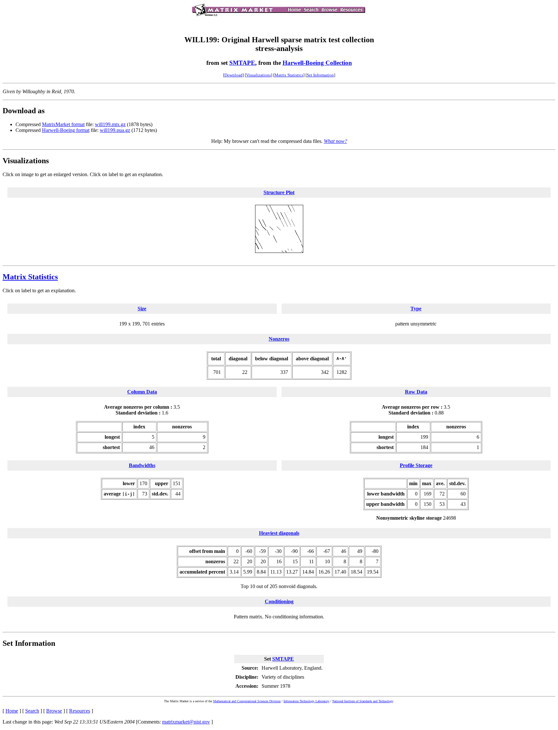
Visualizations (258, 75)
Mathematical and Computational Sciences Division (247, 701)
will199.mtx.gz (110, 124)
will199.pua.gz (115, 130)
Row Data (416, 392)
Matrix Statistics (288, 75)
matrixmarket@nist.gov (186, 722)
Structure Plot (279, 192)
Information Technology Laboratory (306, 701)
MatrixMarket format (63, 124)
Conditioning (279, 601)
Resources (79, 711)
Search (32, 711)
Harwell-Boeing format (65, 130)
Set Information (320, 75)
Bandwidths (142, 465)
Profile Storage (416, 465)
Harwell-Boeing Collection (317, 62)
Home (11, 711)
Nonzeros (279, 339)
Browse (54, 711)
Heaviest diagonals (279, 533)
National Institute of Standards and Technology (362, 701)
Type (415, 308)
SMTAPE (242, 62)
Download (233, 75)
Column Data (142, 392)
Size (142, 308)
